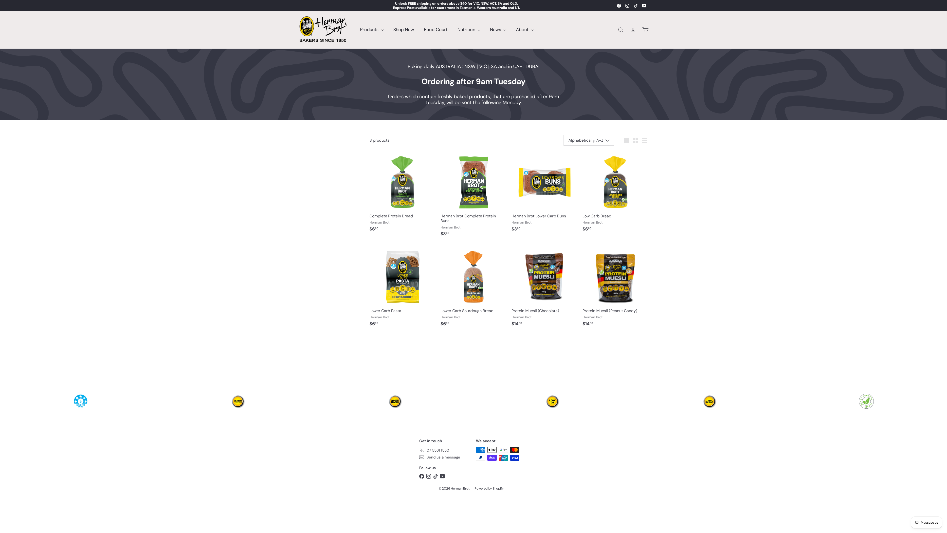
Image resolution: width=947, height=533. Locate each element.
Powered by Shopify (489, 488)
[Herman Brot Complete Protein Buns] (473, 195)
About (523, 30)
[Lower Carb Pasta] (402, 288)
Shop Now (403, 30)
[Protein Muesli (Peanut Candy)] (616, 288)
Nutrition (466, 30)
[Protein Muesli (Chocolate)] (544, 288)
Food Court (436, 30)
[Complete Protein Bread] (402, 193)
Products (370, 30)
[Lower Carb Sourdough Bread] (473, 288)
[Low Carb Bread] (616, 193)
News (496, 30)
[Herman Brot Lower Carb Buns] (544, 193)
